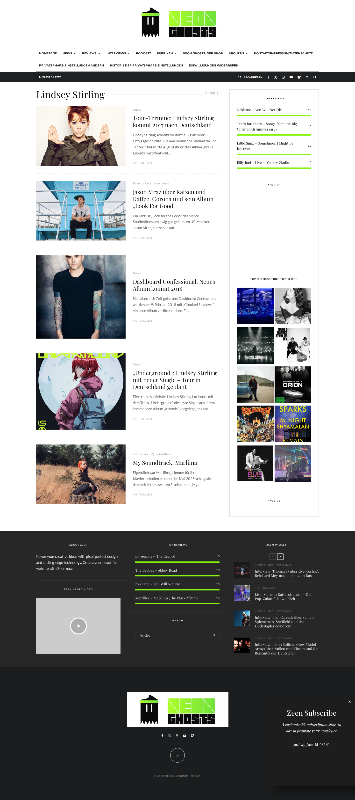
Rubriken (165, 53)
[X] (276, 77)
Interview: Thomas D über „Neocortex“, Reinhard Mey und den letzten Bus (287, 573)
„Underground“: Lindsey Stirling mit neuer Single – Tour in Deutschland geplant (175, 379)
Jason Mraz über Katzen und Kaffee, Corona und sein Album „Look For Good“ (173, 198)
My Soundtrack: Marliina (165, 462)
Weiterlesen (142, 163)
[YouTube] (291, 77)
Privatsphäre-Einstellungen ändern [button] (71, 65)
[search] (214, 635)
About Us (236, 53)
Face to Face (142, 183)
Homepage (48, 53)
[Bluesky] (299, 77)
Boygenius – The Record (155, 556)
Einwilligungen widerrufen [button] (213, 65)
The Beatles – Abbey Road (156, 570)
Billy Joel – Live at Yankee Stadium (264, 162)
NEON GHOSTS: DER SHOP (203, 53)
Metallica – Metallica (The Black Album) (166, 598)
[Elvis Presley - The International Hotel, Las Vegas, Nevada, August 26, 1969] (255, 464)
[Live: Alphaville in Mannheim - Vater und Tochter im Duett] (293, 464)
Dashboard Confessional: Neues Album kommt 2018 (174, 285)
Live (258, 588)
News (67, 53)
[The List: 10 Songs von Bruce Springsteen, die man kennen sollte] (255, 385)
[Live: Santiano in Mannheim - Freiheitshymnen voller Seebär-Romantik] (255, 307)
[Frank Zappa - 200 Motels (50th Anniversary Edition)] (255, 425)
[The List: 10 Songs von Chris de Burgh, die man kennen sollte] (255, 346)
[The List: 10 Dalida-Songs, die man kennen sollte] (293, 307)
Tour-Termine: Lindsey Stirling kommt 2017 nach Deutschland (173, 121)
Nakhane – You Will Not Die (259, 109)
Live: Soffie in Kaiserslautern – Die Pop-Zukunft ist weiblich (283, 596)
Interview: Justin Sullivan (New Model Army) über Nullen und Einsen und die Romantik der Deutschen (286, 648)
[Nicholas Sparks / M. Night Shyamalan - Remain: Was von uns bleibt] (293, 425)
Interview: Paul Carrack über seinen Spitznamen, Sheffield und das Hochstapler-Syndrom (284, 621)
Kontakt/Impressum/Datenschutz (283, 53)
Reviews (89, 53)
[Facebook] (268, 77)
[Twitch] (192, 735)
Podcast (143, 53)
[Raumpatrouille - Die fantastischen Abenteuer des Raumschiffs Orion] (293, 385)
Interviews (116, 53)
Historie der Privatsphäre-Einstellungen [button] (146, 65)
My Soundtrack (161, 454)
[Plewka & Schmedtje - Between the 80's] (293, 346)
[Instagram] (283, 77)
